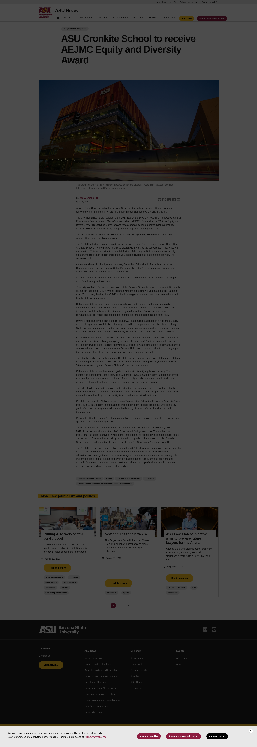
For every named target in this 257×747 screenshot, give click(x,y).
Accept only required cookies (183, 736)
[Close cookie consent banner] (251, 731)
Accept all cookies (148, 736)
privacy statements (96, 737)
